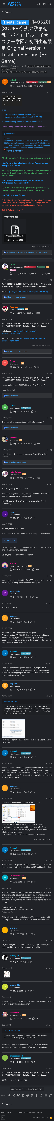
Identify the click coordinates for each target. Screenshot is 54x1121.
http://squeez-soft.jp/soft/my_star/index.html (22, 114)
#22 (50, 1068)
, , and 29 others (26, 252)
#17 (50, 888)
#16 (50, 860)
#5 (51, 418)
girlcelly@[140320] (9, 69)
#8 (51, 524)
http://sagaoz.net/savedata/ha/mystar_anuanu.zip (27, 291)
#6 (51, 450)
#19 (50, 968)
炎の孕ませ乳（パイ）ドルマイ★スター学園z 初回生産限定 (24, 72)
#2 (51, 280)
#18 (50, 941)
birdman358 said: (10, 1030)
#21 (50, 1025)
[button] (4, 4)
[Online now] (7, 269)
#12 (50, 664)
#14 (50, 764)
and (16, 297)
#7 (51, 484)
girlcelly (31, 66)
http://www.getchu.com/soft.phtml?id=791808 (23, 117)
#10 (50, 603)
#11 (51, 628)
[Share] (47, 92)
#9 (51, 576)
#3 (51, 319)
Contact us (36, 1118)
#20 (50, 997)
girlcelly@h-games (43, 66)
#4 (51, 374)
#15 (50, 798)
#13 (50, 696)
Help (43, 1118)
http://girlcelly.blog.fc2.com (14, 195)
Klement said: (9, 701)
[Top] (47, 1117)
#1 (51, 92)
